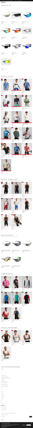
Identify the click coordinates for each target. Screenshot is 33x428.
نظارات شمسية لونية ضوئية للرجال (6, 235)
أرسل (30, 416)
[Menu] (31, 2)
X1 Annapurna (24, 52)
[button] (11, 427)
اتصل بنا (2, 400)
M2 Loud (2, 107)
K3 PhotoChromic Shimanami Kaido (6, 250)
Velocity (23, 342)
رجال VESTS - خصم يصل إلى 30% (7, 273)
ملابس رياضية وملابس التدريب (4, 384)
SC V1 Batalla (3, 288)
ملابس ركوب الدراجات (3, 375)
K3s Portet (2, 21)
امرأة (2, 416)
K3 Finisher (13, 21)
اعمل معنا (2, 396)
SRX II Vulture (3, 155)
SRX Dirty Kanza (24, 155)
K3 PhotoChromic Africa (15, 250)
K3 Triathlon (24, 21)
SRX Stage (23, 107)
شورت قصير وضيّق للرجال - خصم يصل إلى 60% (9, 179)
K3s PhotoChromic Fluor (25, 250)
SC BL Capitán (14, 342)
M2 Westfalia (14, 91)
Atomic (2, 342)
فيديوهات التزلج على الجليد (4, 409)
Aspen (23, 194)
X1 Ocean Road (14, 52)
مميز (1, 387)
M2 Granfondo (3, 123)
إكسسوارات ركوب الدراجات (4, 382)
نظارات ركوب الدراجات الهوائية (5, 381)
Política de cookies (11, 425)
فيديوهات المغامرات (3, 410)
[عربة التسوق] (28, 2)
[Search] (27, 2)
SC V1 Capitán (13, 288)
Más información (14, 425)
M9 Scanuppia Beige (25, 123)
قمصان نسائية (3, 380)
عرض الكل (30, 77)
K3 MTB (2, 68)
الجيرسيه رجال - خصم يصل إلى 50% (7, 76)
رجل (4, 416)
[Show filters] (31, 7)
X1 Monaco (2, 52)
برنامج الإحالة (2, 392)
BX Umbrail (13, 210)
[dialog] (16, 425)
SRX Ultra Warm (24, 304)
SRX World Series (3, 194)
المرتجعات (2, 391)
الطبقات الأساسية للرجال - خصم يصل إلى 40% (9, 327)
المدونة (1, 401)
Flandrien (23, 210)
